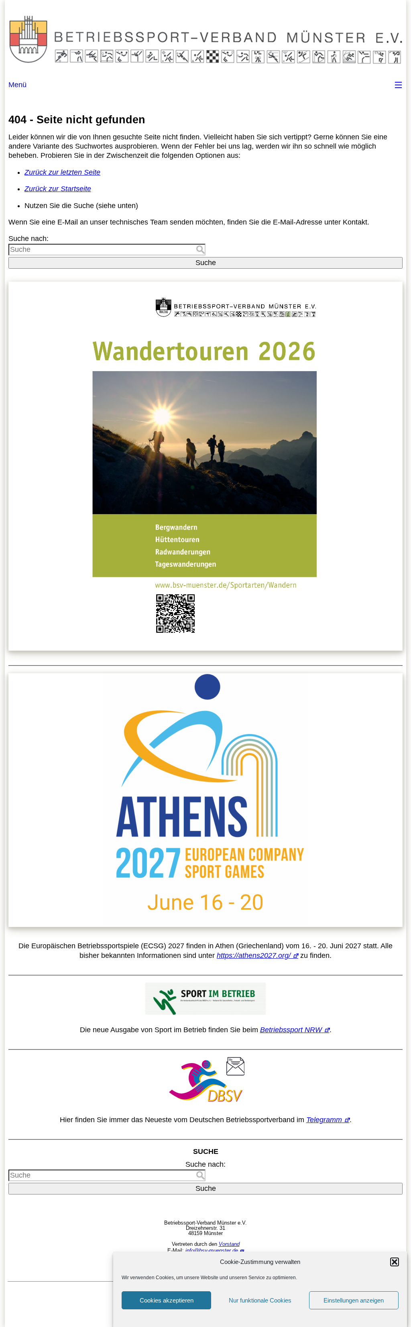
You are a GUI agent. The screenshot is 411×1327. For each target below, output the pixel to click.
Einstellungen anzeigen (354, 1300)
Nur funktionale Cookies (260, 1300)
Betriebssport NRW (291, 1030)
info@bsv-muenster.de (211, 1250)
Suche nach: (28, 239)
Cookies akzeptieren (166, 1300)
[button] (395, 1262)
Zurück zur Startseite (57, 189)
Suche (205, 263)
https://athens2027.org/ (254, 955)
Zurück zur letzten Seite (62, 172)
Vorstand (229, 1244)
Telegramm (324, 1120)
